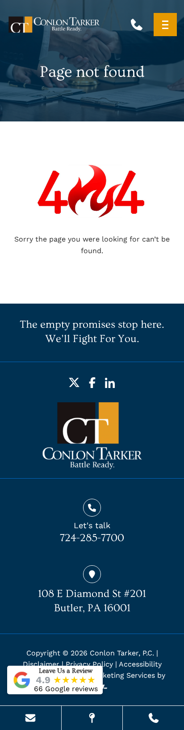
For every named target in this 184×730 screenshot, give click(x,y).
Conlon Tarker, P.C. (122, 653)
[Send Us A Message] (30, 718)
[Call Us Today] (153, 718)
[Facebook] (92, 382)
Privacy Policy (89, 664)
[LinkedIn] (110, 382)
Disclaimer (41, 664)
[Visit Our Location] (92, 718)
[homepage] (92, 435)
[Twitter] (74, 382)
